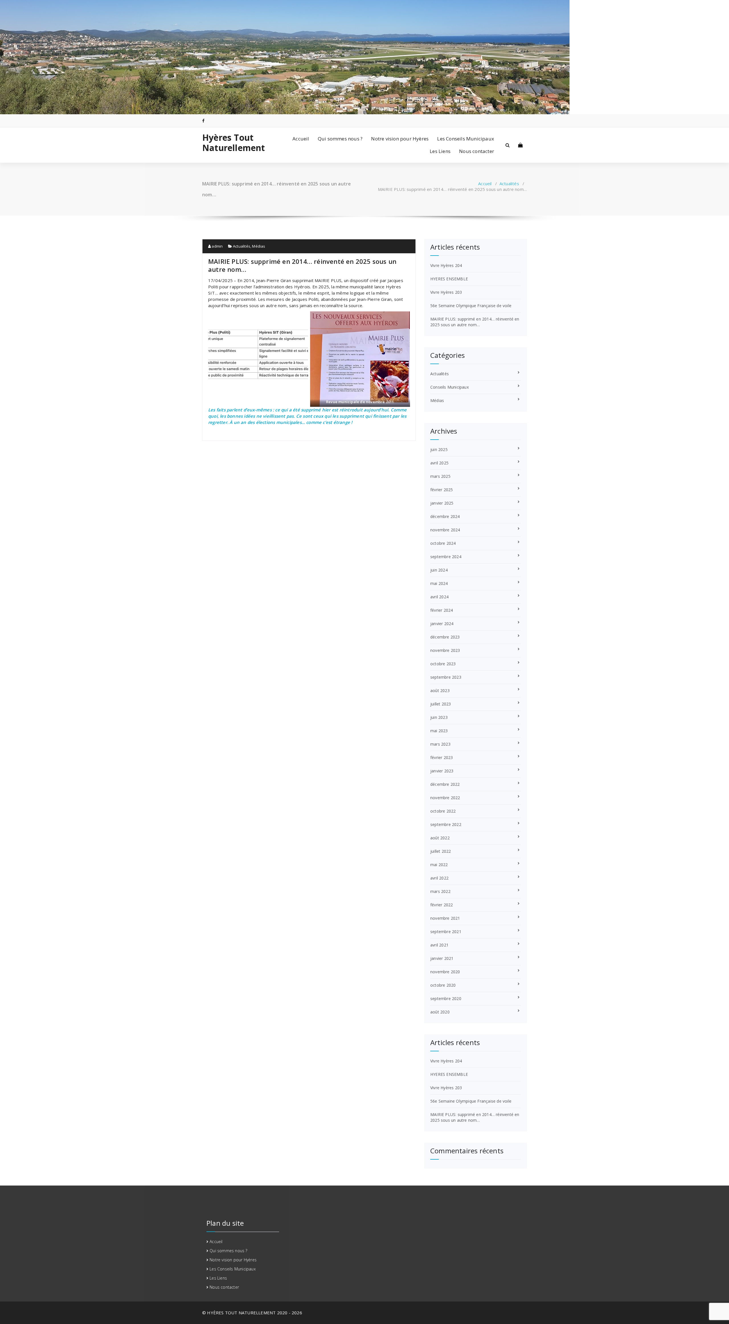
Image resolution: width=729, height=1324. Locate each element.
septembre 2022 (445, 824)
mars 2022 (440, 891)
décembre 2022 (445, 784)
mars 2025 (440, 476)
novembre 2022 (445, 797)
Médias (258, 246)
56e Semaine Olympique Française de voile (470, 305)
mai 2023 (439, 730)
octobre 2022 (443, 811)
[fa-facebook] (203, 120)
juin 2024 (439, 570)
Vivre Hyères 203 (446, 292)
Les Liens (440, 151)
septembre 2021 (445, 931)
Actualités (509, 183)
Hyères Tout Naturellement (233, 142)
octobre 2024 (443, 543)
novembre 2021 (445, 918)
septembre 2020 (445, 998)
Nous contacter (476, 151)
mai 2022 (439, 864)
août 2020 (440, 1012)
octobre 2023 (443, 663)
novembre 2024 (445, 530)
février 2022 (441, 904)
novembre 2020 (445, 971)
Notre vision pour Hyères (400, 138)
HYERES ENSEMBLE (449, 278)
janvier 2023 (441, 771)
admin (217, 246)
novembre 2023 (445, 650)
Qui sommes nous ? (340, 138)
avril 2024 (439, 596)
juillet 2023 (440, 704)
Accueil (300, 138)
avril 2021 (439, 945)
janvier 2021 (441, 958)
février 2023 (441, 757)
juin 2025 (439, 449)
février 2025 (441, 489)
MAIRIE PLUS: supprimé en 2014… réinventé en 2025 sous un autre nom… (474, 321)
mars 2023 (440, 744)
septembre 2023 (445, 677)
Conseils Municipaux (449, 387)
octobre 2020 (443, 985)
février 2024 (441, 610)
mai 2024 (439, 583)
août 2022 (440, 837)
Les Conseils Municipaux (465, 138)
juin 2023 (439, 717)
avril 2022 (439, 878)
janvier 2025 (441, 503)
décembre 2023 (445, 637)
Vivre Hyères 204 (446, 265)
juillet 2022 (440, 851)
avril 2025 (439, 463)
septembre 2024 (445, 556)
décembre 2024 (445, 516)
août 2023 (440, 690)
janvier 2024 (441, 623)
